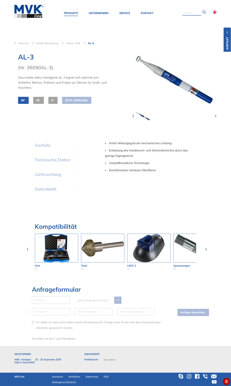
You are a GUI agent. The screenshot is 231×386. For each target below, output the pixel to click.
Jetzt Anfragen (76, 100)
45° (38, 100)
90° (23, 100)
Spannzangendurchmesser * (93, 300)
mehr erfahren (110, 360)
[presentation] (133, 116)
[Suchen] (204, 12)
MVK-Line (19, 376)
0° (52, 100)
